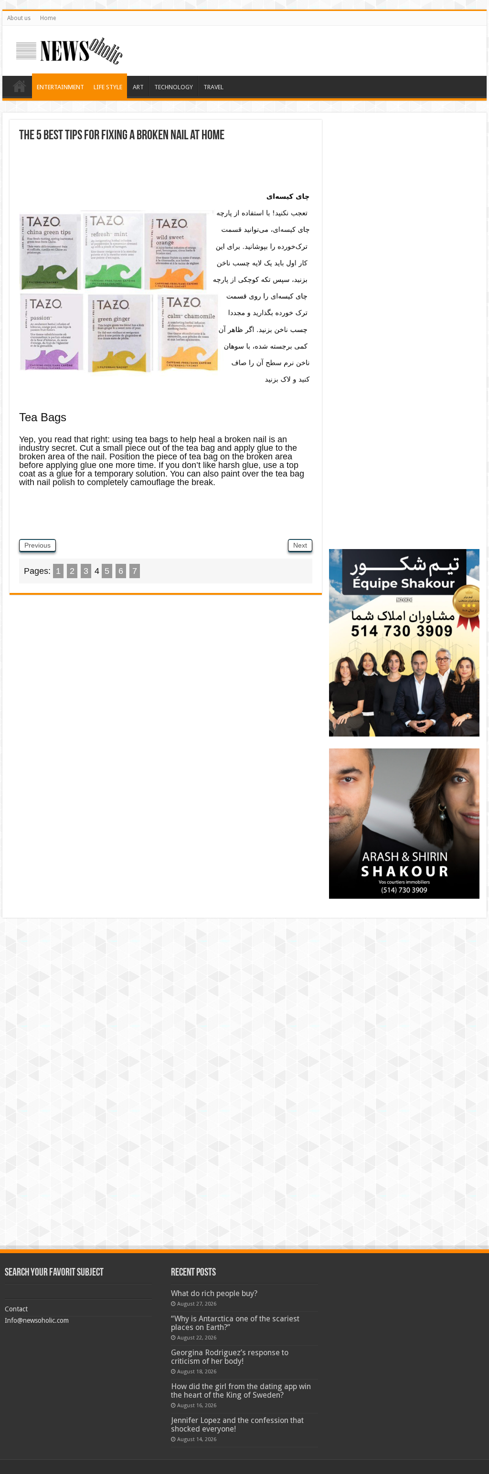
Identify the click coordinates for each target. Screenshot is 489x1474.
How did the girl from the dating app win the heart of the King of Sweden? (241, 1391)
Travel (213, 87)
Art (138, 87)
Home (48, 18)
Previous (37, 545)
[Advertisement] (165, 169)
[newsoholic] (69, 49)
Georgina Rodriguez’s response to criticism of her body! (229, 1357)
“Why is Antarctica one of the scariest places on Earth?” (235, 1323)
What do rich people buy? (214, 1293)
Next (300, 545)
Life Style (108, 87)
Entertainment (60, 87)
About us (19, 18)
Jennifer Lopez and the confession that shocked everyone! (237, 1424)
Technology (173, 87)
